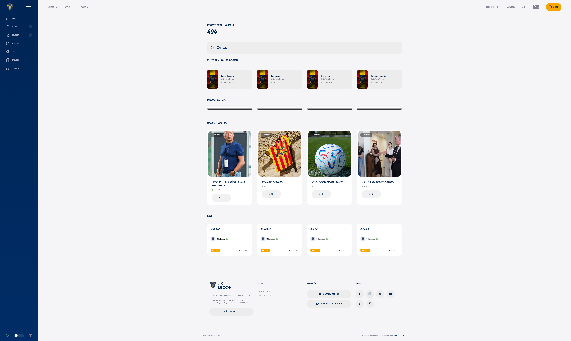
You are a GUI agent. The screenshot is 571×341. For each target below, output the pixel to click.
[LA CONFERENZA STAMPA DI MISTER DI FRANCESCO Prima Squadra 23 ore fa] (279, 108)
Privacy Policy (264, 296)
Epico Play (217, 335)
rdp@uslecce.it (400, 335)
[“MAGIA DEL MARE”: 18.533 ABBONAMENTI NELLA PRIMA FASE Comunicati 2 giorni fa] (379, 108)
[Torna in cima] (30, 335)
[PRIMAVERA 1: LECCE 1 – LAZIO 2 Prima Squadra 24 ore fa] (329, 108)
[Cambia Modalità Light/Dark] (15, 335)
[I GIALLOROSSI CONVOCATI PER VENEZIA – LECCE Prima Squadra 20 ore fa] (229, 108)
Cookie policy (264, 291)
